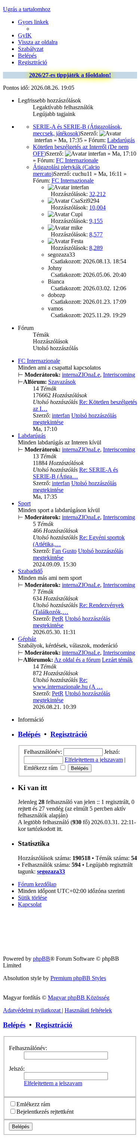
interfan (61, 415)
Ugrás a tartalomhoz (26, 9)
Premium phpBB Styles (78, 978)
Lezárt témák (117, 660)
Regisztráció (68, 734)
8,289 (96, 248)
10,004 (97, 207)
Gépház (27, 639)
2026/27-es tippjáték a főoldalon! (70, 75)
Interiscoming (119, 374)
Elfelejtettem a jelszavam (94, 759)
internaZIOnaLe (81, 374)
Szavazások (62, 382)
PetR (57, 618)
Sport (24, 503)
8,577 (96, 234)
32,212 (97, 194)
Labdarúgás (121, 140)
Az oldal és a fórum (77, 660)
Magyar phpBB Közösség (78, 997)
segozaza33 (51, 871)
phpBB (41, 958)
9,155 (96, 221)
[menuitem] (25, 35)
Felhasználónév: (28, 1048)
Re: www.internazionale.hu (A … (68, 683)
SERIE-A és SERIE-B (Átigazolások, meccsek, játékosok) (77, 130)
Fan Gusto (64, 551)
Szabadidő (30, 571)
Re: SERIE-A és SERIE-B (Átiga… (75, 473)
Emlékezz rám (41, 768)
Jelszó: (17, 1068)
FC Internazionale (77, 160)
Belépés (29, 734)
